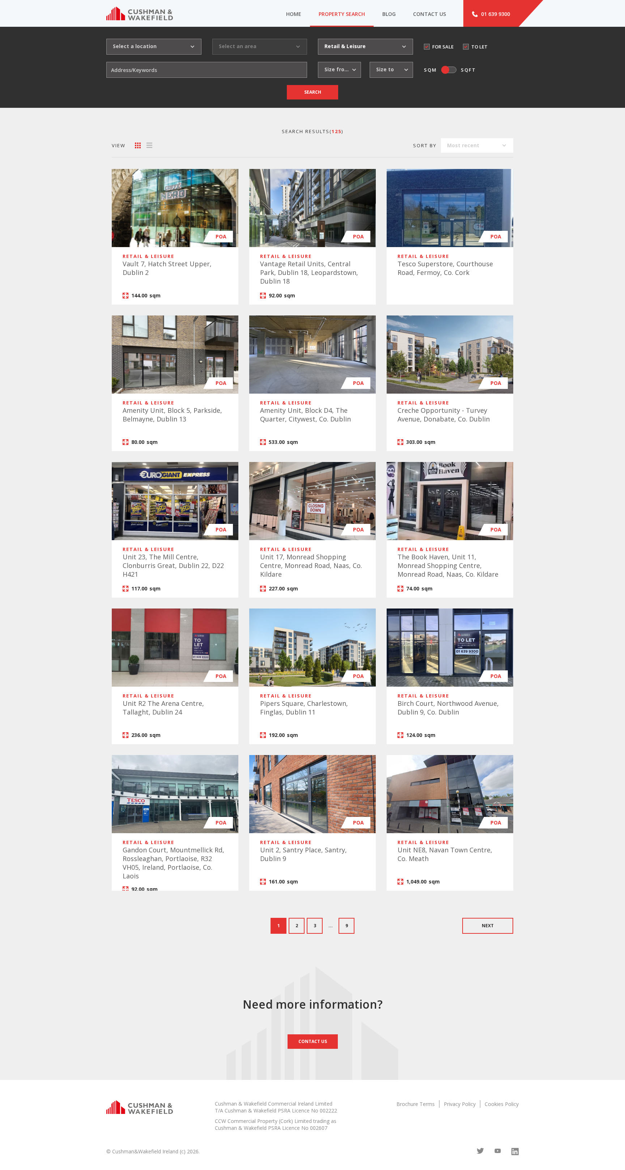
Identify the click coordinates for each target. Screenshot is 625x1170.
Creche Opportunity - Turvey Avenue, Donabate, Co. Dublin (443, 414)
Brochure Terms (415, 1104)
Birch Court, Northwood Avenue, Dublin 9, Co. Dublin (448, 707)
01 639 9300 (495, 13)
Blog (389, 13)
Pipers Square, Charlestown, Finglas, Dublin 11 (304, 707)
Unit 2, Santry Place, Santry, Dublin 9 (303, 854)
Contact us (312, 1041)
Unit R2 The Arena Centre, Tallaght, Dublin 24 (163, 707)
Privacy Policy (460, 1104)
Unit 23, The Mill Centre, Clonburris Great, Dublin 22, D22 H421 (173, 565)
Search (312, 92)
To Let (479, 46)
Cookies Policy (502, 1104)
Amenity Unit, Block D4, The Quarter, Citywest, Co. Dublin (305, 414)
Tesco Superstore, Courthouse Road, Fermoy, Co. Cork (445, 268)
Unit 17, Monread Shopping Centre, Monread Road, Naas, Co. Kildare (311, 565)
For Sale (443, 46)
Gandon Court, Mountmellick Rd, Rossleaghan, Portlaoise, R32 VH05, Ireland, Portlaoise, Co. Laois (173, 862)
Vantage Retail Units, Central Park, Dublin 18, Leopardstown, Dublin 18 (309, 272)
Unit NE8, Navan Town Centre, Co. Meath (444, 854)
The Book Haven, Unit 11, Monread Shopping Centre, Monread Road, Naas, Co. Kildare (447, 565)
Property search (342, 13)
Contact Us (429, 13)
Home (293, 13)
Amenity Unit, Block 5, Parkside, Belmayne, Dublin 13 (172, 414)
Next (488, 926)
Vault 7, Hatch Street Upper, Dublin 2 (167, 268)
